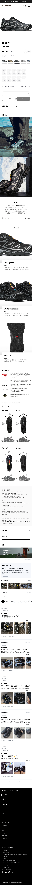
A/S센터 (3, 833)
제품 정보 (5, 106)
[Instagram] (9, 872)
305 (14, 80)
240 (24, 70)
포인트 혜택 (4, 828)
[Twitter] (12, 872)
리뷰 (16, 106)
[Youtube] (6, 872)
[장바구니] (26, 6)
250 (9, 73)
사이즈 (3, 66)
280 (14, 77)
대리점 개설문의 (5, 841)
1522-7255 (8, 856)
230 (14, 70)
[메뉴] (29, 6)
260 (19, 73)
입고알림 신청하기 (26, 86)
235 (19, 70)
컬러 (8, 56)
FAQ (2, 830)
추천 (26, 106)
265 (24, 73)
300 (9, 80)
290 (24, 77)
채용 (2, 810)
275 (9, 77)
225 (9, 70)
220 (4, 70)
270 (4, 77)
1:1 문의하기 (4, 835)
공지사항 (3, 813)
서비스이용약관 (5, 850)
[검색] (23, 6)
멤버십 (3, 816)
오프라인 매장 (4, 838)
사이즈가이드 (4, 825)
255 (14, 73)
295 (4, 80)
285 (19, 77)
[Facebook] (2, 872)
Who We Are (4, 808)
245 (4, 73)
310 (19, 80)
